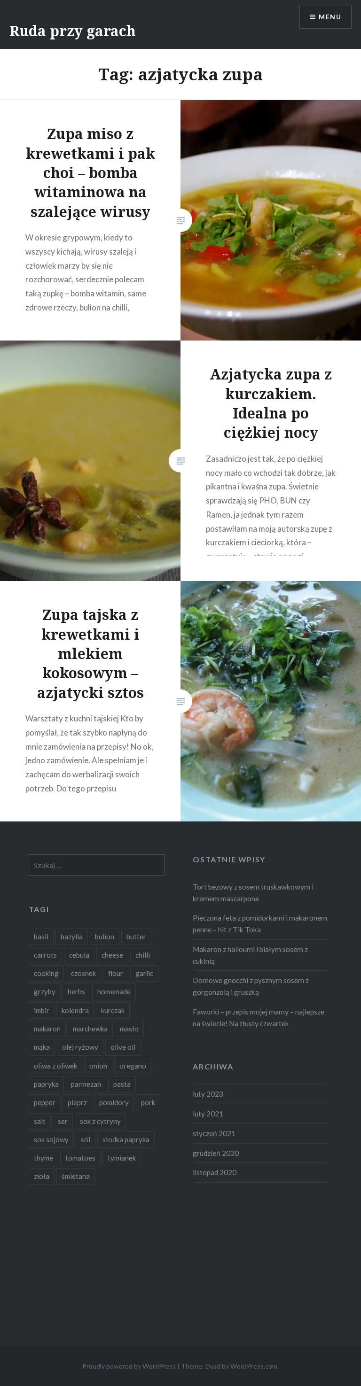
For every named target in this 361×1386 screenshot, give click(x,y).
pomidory (114, 1102)
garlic (144, 973)
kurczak (113, 1010)
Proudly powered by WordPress (129, 1366)
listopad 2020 (214, 1172)
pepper (44, 1102)
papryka (46, 1084)
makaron (47, 1028)
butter (136, 936)
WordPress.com (253, 1366)
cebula (79, 955)
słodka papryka (125, 1139)
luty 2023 (208, 1094)
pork (148, 1102)
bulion (104, 936)
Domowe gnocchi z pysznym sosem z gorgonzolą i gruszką (251, 986)
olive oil (122, 1047)
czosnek (83, 973)
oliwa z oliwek (55, 1065)
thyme (43, 1158)
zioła (41, 1176)
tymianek (122, 1158)
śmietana (76, 1176)
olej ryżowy (80, 1047)
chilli (142, 955)
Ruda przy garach (72, 30)
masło (129, 1028)
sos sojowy (51, 1139)
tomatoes (80, 1158)
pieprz (77, 1102)
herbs (76, 991)
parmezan (86, 1084)
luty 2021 (208, 1113)
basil (41, 936)
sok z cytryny (100, 1121)
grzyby (44, 991)
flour (115, 973)
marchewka (90, 1028)
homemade (114, 991)
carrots (45, 955)
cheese (112, 955)
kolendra (75, 1010)
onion (98, 1065)
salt (40, 1121)
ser (63, 1121)
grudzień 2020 (216, 1153)
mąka (42, 1047)
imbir (41, 1010)
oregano (132, 1065)
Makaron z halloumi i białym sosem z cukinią (250, 955)
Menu (330, 17)
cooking (46, 973)
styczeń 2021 (214, 1133)
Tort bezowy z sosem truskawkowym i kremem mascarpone (253, 893)
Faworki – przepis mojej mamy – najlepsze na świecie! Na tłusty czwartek (258, 1017)
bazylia (72, 936)
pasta (122, 1084)
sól (85, 1139)
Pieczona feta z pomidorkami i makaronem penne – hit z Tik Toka (260, 924)
